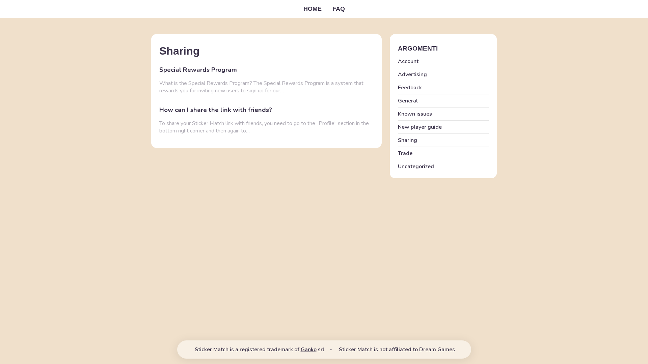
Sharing (407, 140)
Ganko (309, 349)
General (408, 100)
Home (312, 8)
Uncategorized (416, 166)
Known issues (415, 114)
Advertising (412, 74)
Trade (405, 153)
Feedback (410, 87)
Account (408, 61)
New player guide (420, 127)
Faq (338, 8)
